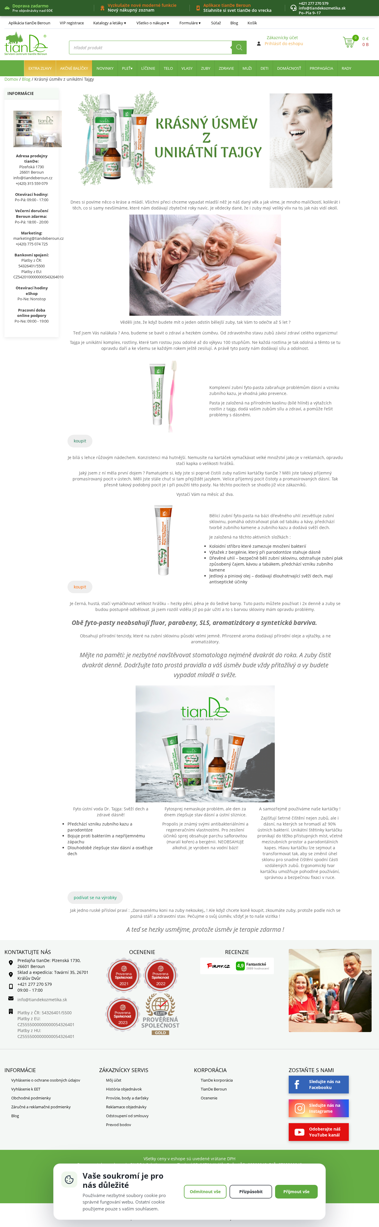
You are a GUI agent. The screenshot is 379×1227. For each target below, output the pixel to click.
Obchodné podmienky (31, 1098)
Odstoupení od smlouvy (127, 1115)
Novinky (105, 68)
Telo (168, 68)
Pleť (126, 68)
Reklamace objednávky (126, 1106)
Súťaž (216, 23)
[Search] (239, 47)
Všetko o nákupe (151, 23)
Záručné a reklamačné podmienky (41, 1106)
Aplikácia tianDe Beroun (29, 23)
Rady (346, 68)
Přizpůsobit (251, 1191)
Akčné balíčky (74, 68)
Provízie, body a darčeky (127, 1098)
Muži (247, 68)
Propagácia (321, 68)
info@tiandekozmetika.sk (322, 8)
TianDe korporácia (217, 1080)
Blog (234, 23)
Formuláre (188, 23)
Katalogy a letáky (108, 23)
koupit (80, 441)
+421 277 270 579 (313, 3)
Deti (265, 68)
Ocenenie (209, 1098)
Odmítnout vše (205, 1191)
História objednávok (124, 1089)
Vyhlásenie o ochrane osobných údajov (45, 1080)
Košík (252, 23)
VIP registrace (72, 23)
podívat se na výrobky (95, 897)
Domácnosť (289, 68)
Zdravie (226, 68)
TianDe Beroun (214, 1089)
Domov (11, 79)
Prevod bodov (118, 1124)
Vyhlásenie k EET (25, 1089)
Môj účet (113, 1080)
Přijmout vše (296, 1191)
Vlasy (187, 68)
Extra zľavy (40, 68)
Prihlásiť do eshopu (284, 43)
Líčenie (148, 68)
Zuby (205, 68)
